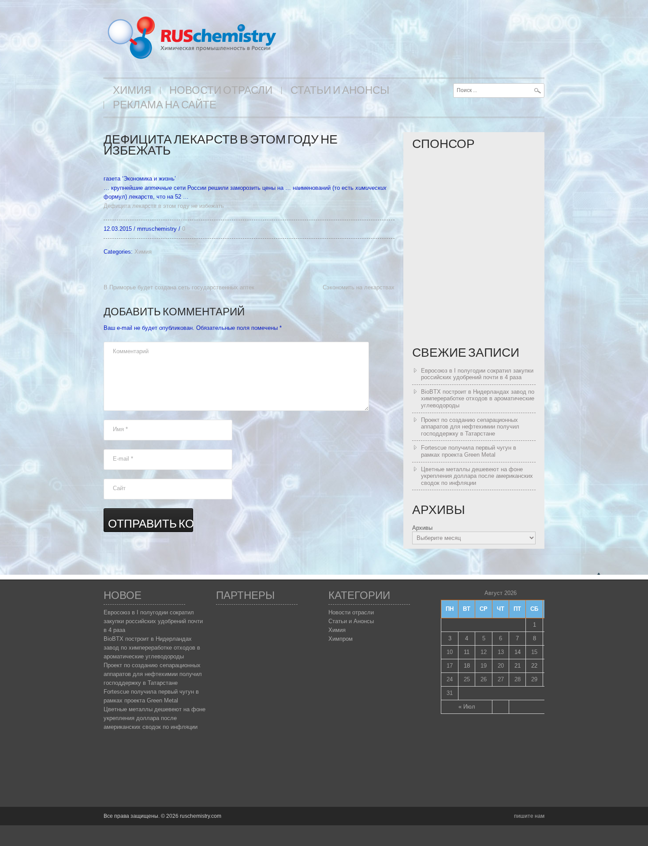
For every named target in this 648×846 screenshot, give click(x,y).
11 (466, 652)
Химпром (340, 638)
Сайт (119, 488)
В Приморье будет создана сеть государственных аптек (179, 287)
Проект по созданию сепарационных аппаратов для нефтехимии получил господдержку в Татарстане (470, 427)
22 (534, 665)
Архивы (422, 528)
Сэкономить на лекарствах (359, 287)
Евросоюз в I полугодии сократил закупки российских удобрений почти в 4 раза (477, 374)
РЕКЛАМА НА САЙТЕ (164, 105)
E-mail (123, 459)
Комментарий (131, 351)
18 (467, 665)
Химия (132, 90)
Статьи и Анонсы (339, 90)
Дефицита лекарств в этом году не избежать (164, 206)
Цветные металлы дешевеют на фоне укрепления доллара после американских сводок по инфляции (477, 476)
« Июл (466, 706)
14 (517, 652)
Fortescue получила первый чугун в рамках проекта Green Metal (468, 451)
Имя (120, 429)
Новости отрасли (220, 90)
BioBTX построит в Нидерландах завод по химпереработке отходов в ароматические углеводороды (477, 398)
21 (517, 665)
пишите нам (529, 816)
